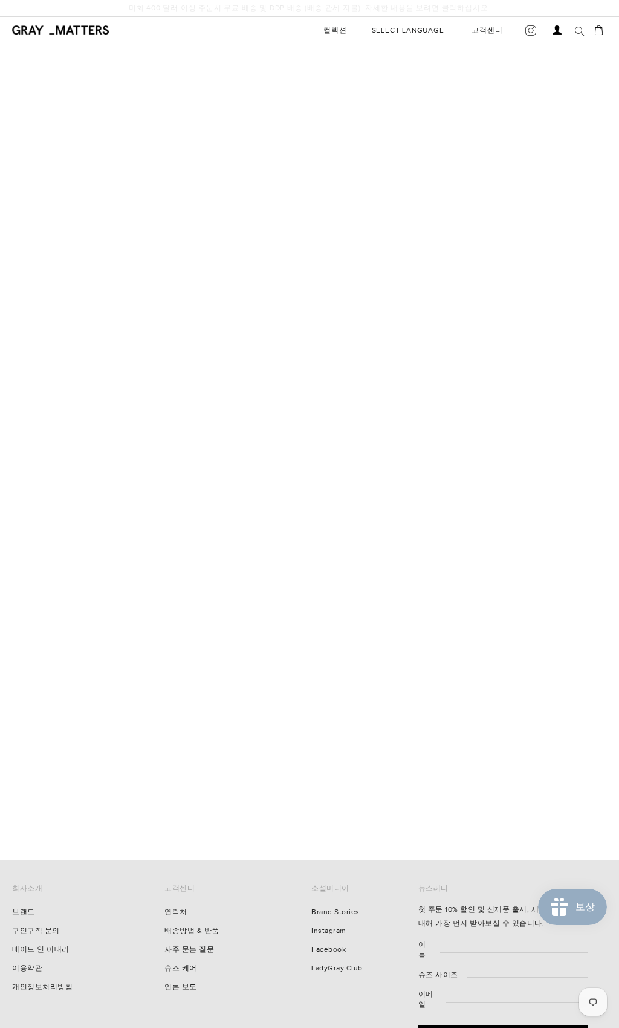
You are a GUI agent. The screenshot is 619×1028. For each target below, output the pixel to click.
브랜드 (23, 912)
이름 (422, 950)
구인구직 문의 (36, 931)
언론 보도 (180, 987)
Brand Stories (335, 912)
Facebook (328, 950)
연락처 (175, 912)
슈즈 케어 (180, 968)
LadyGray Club (337, 968)
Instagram (328, 931)
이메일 (425, 999)
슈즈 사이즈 (438, 975)
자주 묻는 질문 (189, 950)
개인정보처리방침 (42, 987)
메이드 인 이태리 (41, 950)
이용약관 (27, 968)
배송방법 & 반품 (191, 931)
